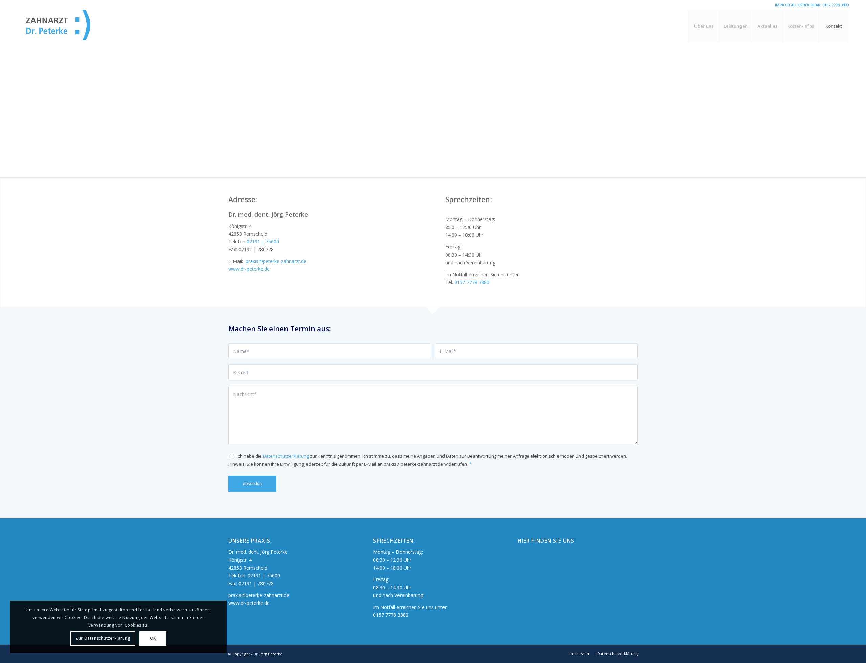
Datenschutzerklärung (286, 456)
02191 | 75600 (263, 241)
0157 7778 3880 (835, 4)
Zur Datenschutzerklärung (102, 638)
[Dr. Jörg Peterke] (69, 26)
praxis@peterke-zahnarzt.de (275, 261)
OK (153, 638)
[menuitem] (703, 26)
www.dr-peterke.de (249, 269)
